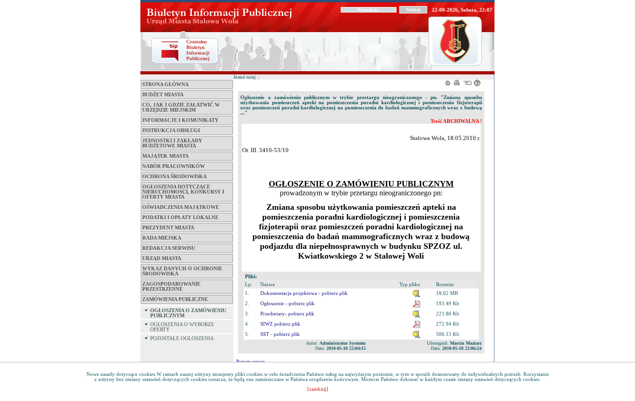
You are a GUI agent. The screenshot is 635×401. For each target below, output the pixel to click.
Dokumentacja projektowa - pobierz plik (304, 293)
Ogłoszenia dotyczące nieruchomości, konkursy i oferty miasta (183, 192)
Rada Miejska (161, 238)
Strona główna (165, 84)
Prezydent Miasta (168, 227)
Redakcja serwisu (168, 248)
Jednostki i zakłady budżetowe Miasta (172, 143)
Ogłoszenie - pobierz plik (287, 303)
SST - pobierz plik (280, 334)
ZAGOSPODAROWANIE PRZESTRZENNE (171, 286)
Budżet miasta (163, 94)
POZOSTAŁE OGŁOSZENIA (182, 338)
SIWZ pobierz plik (280, 324)
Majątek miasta (165, 156)
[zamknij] (317, 389)
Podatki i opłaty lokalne (180, 217)
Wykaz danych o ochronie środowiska (182, 271)
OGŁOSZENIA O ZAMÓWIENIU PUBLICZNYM (188, 313)
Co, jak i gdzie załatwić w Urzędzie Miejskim (181, 107)
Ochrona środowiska (174, 176)
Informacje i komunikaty (180, 120)
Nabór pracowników (173, 166)
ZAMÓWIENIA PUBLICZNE (175, 299)
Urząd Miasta (161, 258)
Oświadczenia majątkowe (180, 207)
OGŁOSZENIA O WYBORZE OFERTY (182, 327)
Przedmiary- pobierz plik (287, 313)
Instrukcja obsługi (171, 130)
